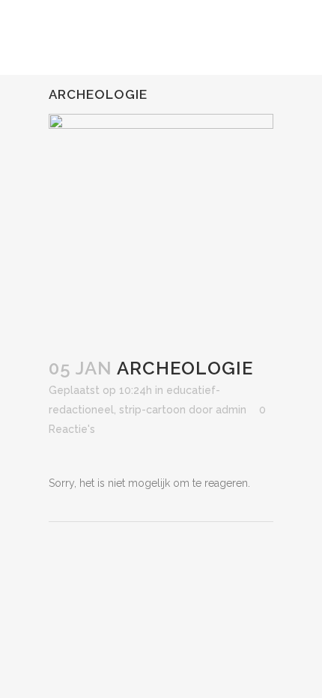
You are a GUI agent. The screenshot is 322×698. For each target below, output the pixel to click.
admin (231, 410)
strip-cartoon (152, 410)
